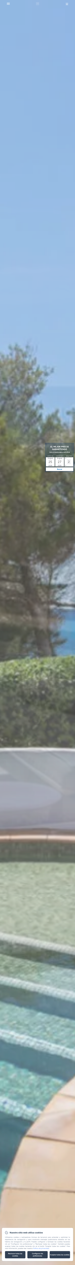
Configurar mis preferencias (37, 1255)
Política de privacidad (41, 1248)
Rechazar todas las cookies (15, 1255)
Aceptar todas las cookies (60, 1255)
